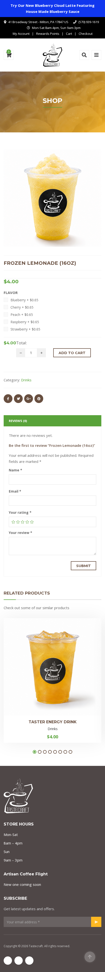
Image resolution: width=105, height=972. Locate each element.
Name (15, 470)
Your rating (20, 512)
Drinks (26, 379)
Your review (20, 532)
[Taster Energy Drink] (36, 661)
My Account (21, 33)
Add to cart (72, 353)
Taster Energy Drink (53, 722)
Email (15, 491)
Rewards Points (47, 33)
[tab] (52, 420)
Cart (69, 33)
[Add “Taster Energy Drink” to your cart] (69, 661)
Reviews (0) (18, 421)
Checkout (86, 33)
